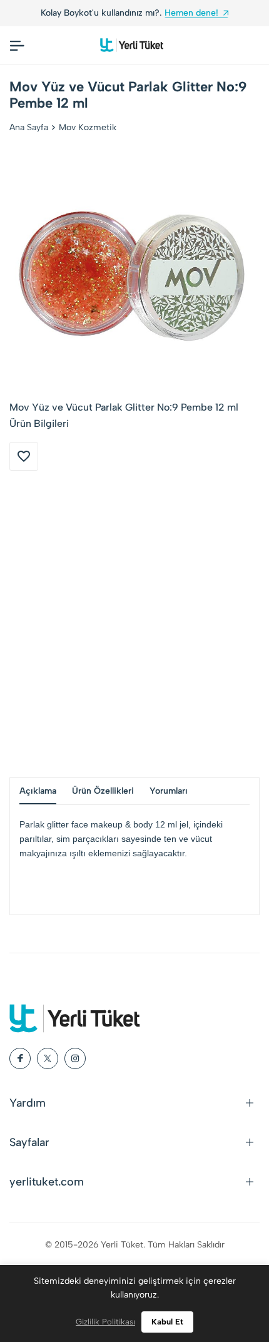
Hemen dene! (191, 13)
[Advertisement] (134, 624)
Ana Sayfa (28, 127)
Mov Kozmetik (87, 127)
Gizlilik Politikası (105, 1321)
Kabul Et (167, 1321)
